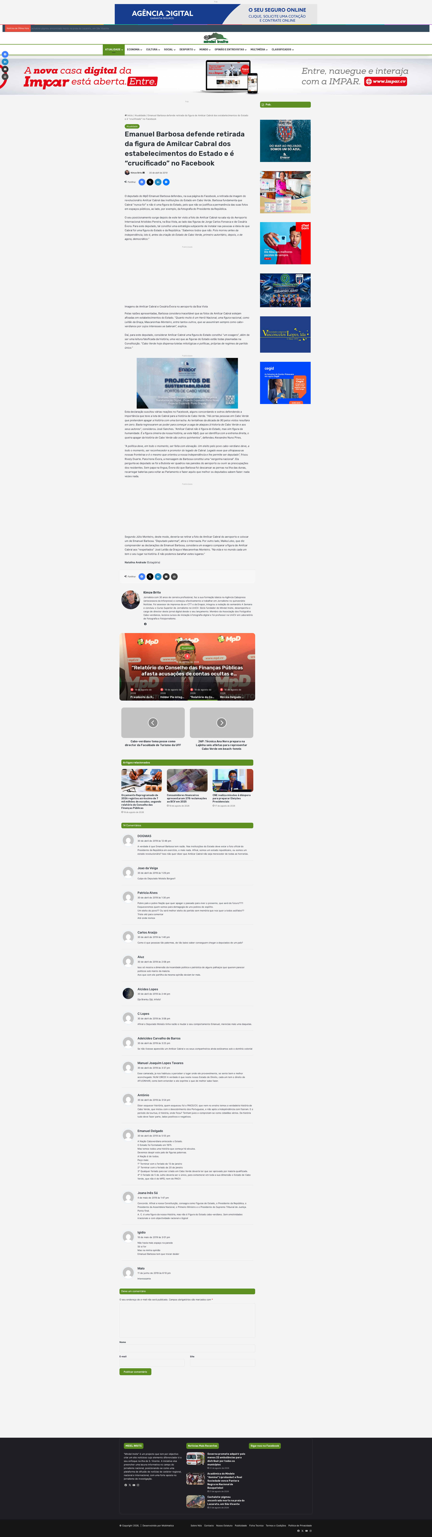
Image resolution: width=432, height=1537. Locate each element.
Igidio (142, 1232)
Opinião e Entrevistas (229, 49)
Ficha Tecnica (256, 1525)
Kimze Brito (136, 172)
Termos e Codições (276, 1525)
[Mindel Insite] (216, 38)
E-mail (123, 1356)
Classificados (281, 49)
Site (192, 1356)
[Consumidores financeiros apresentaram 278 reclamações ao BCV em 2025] (187, 780)
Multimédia (258, 49)
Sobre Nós (196, 1525)
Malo (141, 1268)
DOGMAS (144, 836)
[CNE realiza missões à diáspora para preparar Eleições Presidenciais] (233, 780)
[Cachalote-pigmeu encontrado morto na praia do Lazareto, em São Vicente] (195, 1501)
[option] (187, 667)
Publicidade (241, 1525)
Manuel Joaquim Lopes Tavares (160, 1063)
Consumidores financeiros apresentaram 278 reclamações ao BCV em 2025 (187, 798)
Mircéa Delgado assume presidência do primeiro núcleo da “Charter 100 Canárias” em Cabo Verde (187, 674)
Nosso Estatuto (224, 1525)
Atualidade (140, 115)
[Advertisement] (187, 272)
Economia (133, 49)
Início (130, 115)
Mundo (203, 49)
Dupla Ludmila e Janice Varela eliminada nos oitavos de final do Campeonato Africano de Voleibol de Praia (84, 28)
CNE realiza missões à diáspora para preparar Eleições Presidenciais (232, 798)
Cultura (151, 49)
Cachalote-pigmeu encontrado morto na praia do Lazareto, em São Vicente (226, 1501)
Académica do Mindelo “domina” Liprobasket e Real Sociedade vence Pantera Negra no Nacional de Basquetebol (224, 1480)
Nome (122, 1342)
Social (168, 49)
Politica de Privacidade (300, 1525)
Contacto (209, 1525)
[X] (130, 1485)
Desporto (186, 49)
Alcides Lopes (148, 989)
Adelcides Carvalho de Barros (159, 1038)
